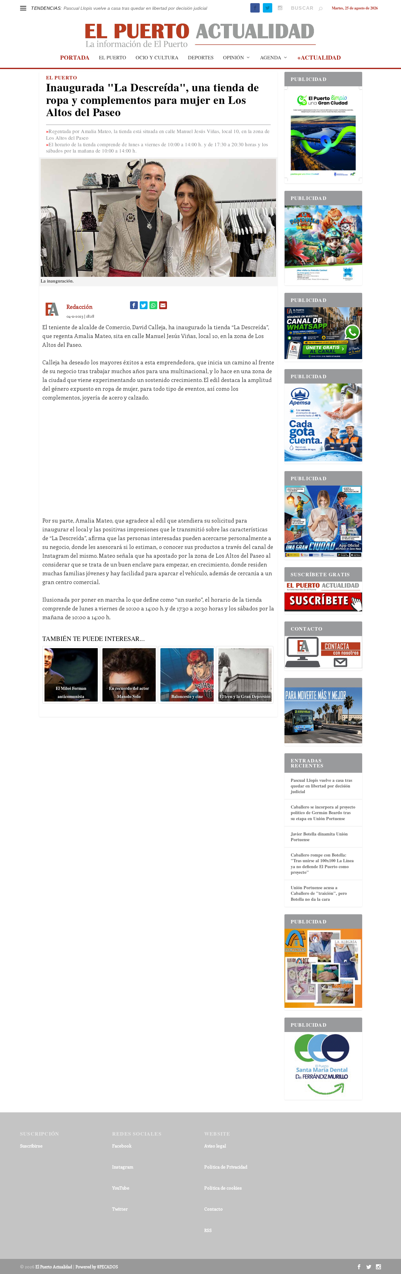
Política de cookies (223, 1197)
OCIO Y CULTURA (157, 67)
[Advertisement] (158, 464)
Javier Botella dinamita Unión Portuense (319, 846)
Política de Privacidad (225, 1176)
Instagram (122, 1176)
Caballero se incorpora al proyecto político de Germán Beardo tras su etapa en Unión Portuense (323, 822)
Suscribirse (31, 1155)
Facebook (122, 1155)
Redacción (79, 316)
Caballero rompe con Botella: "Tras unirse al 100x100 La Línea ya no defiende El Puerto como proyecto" (322, 873)
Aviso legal (215, 1155)
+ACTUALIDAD (319, 67)
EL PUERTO (112, 67)
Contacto (213, 1218)
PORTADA (75, 67)
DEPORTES (201, 67)
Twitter (120, 1218)
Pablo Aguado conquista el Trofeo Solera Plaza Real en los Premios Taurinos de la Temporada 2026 (163, 7)
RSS (208, 1240)
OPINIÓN (233, 67)
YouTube (120, 1197)
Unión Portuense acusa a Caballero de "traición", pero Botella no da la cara (319, 902)
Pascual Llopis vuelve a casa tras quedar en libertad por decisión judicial (321, 795)
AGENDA (270, 67)
